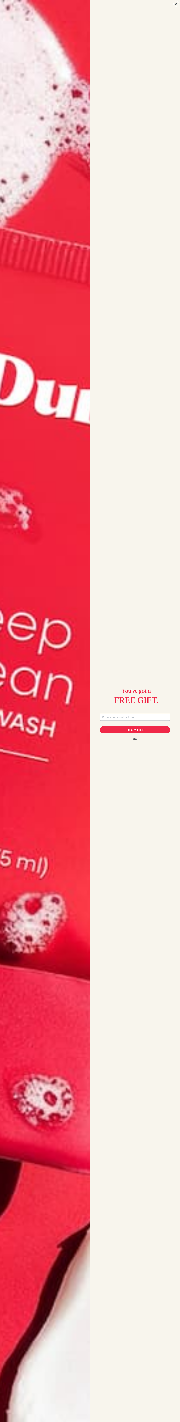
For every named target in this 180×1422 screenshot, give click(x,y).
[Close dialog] (176, 3)
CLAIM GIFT (135, 730)
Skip (135, 739)
